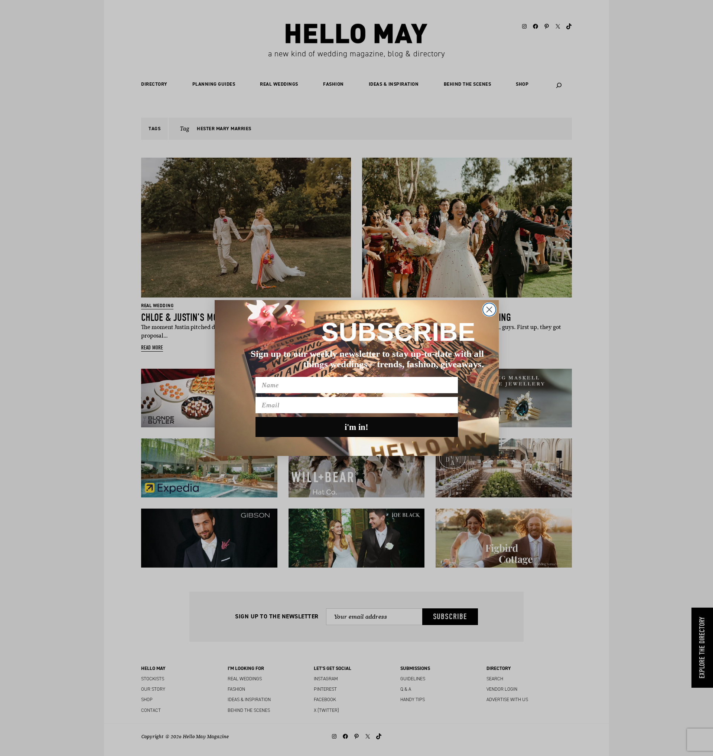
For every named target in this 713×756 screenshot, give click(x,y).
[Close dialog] (489, 309)
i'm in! (356, 427)
